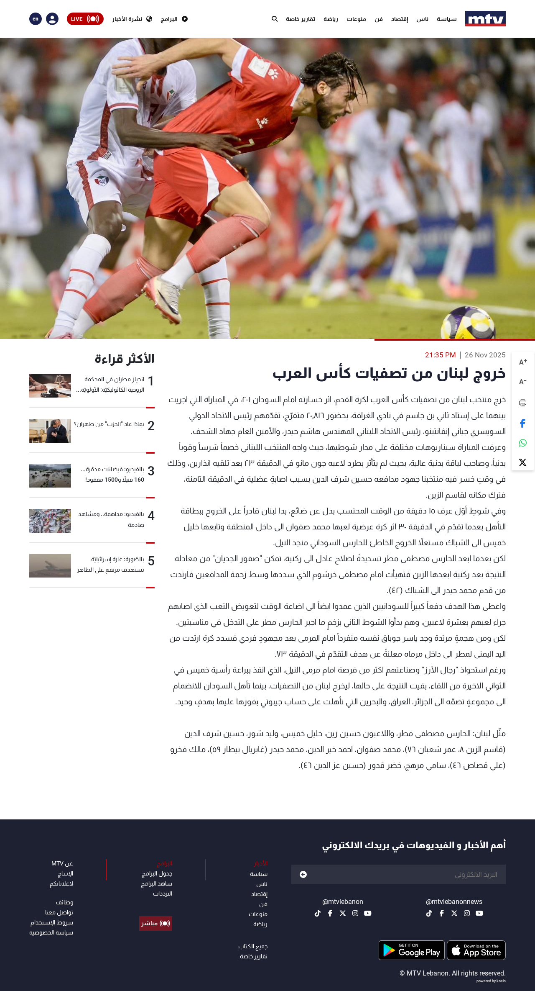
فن (378, 18)
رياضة (331, 18)
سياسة (447, 18)
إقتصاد (399, 18)
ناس (422, 18)
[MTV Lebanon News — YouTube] (479, 913)
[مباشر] (155, 904)
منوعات (356, 18)
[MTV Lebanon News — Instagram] (467, 913)
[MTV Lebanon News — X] (454, 913)
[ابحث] (275, 19)
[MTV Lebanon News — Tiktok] (429, 913)
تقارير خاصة (300, 18)
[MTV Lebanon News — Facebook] (442, 913)
